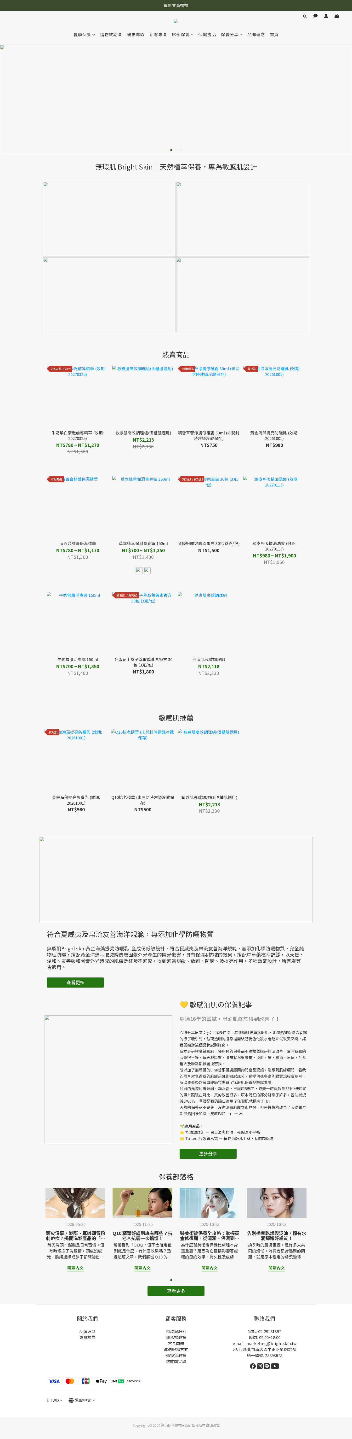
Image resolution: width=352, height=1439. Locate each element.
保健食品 (207, 34)
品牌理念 (256, 34)
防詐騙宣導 (176, 1361)
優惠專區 (136, 34)
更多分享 (208, 1153)
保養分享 (229, 34)
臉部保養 (181, 34)
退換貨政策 (176, 1355)
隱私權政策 (176, 1337)
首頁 (274, 34)
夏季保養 (82, 34)
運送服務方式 (176, 1349)
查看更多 (75, 982)
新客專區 (158, 34)
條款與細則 (176, 1331)
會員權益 (87, 1337)
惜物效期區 (111, 34)
